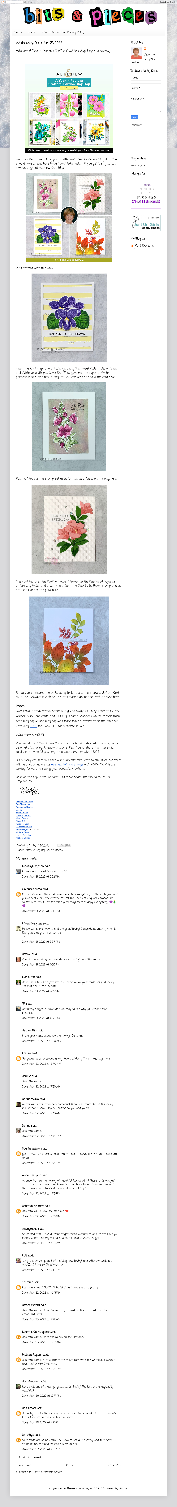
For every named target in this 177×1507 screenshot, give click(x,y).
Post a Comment (30, 1457)
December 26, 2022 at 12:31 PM (41, 1396)
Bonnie (26, 954)
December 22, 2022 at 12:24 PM (41, 1163)
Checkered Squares (101, 581)
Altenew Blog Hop (36, 850)
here (111, 377)
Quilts (31, 32)
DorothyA (28, 1435)
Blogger (124, 1488)
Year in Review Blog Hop (93, 159)
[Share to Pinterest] (69, 845)
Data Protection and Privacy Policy (62, 32)
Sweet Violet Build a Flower (99, 368)
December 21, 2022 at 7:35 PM (41, 991)
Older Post (115, 1465)
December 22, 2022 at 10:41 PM (41, 1293)
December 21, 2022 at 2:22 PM (41, 877)
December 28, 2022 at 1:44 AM (41, 1449)
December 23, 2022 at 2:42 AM (41, 1319)
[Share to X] (64, 845)
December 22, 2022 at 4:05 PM (41, 1216)
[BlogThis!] (61, 845)
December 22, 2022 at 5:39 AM (41, 1064)
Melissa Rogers (32, 1355)
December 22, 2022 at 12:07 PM (41, 1136)
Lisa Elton (28, 977)
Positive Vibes (25, 478)
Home (18, 32)
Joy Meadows (31, 1381)
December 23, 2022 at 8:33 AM (41, 1342)
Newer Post (24, 1465)
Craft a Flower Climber (62, 581)
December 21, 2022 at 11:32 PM (41, 1018)
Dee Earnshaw (31, 1148)
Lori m (26, 1053)
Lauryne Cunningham (36, 1332)
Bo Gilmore (29, 1408)
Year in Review (55, 850)
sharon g (27, 1282)
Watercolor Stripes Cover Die (42, 372)
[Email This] (59, 845)
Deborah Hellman (33, 1206)
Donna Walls (30, 1099)
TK (23, 1004)
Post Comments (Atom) (48, 1472)
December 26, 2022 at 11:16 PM (41, 1422)
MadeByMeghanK (33, 866)
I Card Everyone (32, 923)
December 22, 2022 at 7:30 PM (41, 1243)
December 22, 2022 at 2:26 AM (41, 1041)
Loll (24, 1255)
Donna (26, 1126)
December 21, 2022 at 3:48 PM (41, 911)
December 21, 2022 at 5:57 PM (41, 942)
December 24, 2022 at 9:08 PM (41, 1369)
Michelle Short (71, 777)
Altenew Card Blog (51, 168)
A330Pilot (96, 1488)
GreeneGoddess (32, 889)
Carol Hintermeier (70, 163)
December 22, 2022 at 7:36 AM (41, 1087)
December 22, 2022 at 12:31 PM (41, 1194)
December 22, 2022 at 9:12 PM (41, 1270)
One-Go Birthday (89, 585)
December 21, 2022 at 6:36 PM (41, 965)
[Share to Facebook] (66, 845)
